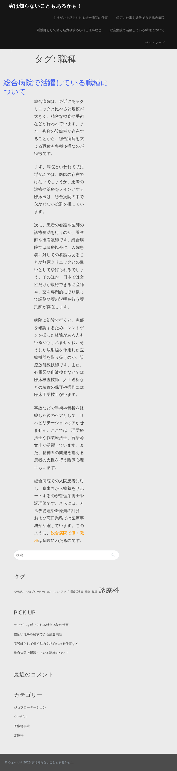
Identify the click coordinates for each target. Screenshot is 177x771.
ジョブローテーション (39, 591)
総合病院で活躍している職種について (137, 30)
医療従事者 (77, 591)
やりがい (19, 591)
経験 (87, 591)
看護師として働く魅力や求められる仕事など (69, 30)
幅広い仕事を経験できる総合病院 (140, 18)
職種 (94, 591)
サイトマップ (155, 43)
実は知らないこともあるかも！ (45, 6)
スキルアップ (61, 591)
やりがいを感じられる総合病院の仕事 (80, 18)
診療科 (109, 590)
